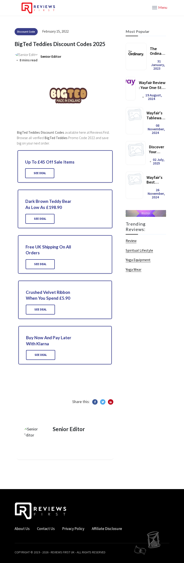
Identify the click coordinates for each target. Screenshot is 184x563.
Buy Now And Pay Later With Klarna (48, 340)
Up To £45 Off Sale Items (49, 161)
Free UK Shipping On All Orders (48, 249)
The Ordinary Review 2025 (157, 56)
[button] (159, 7)
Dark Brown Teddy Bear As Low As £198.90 (48, 204)
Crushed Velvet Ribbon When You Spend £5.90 (48, 295)
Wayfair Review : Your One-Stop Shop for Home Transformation (152, 90)
